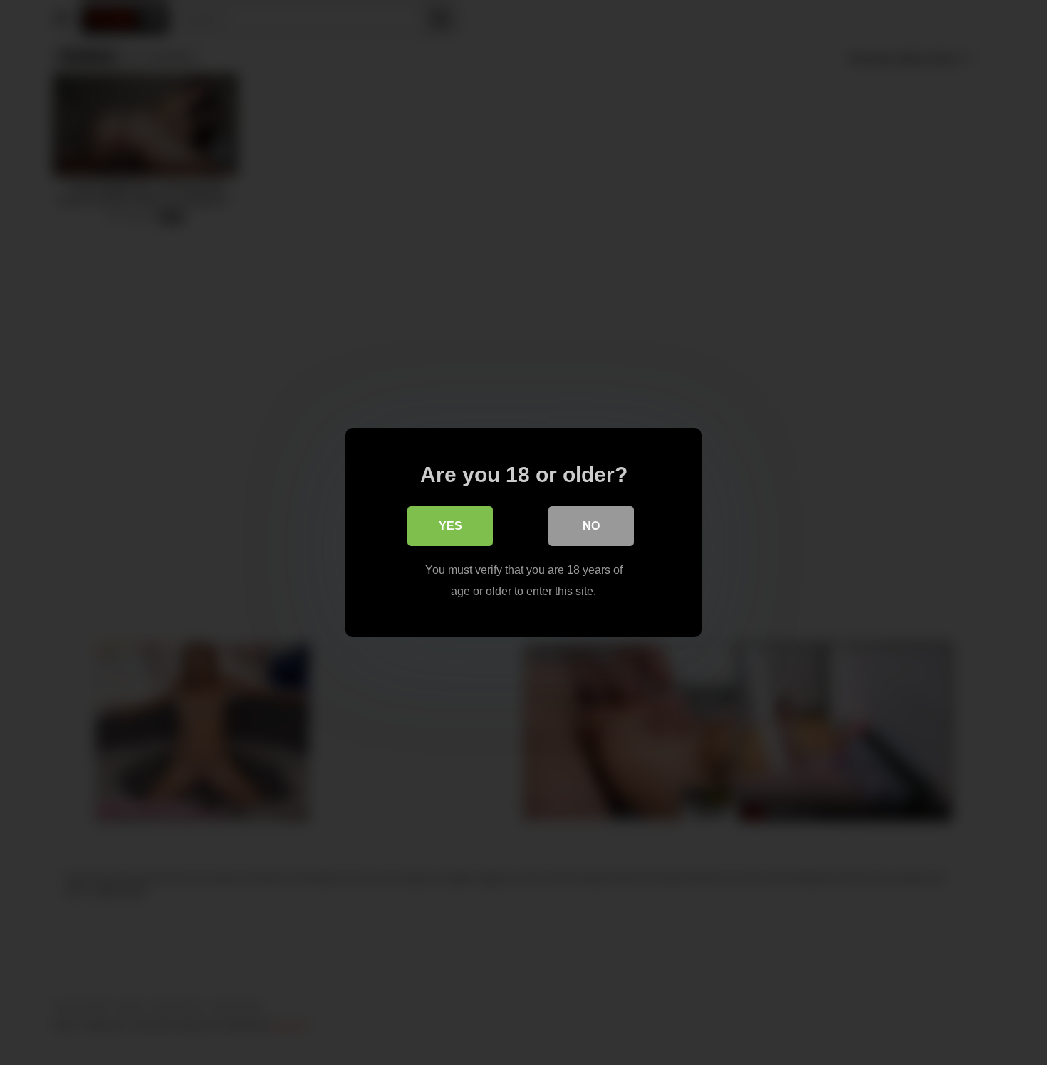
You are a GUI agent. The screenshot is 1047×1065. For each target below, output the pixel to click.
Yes (450, 526)
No (591, 526)
